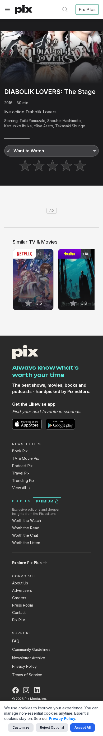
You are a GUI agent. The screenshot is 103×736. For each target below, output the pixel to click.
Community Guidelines (31, 649)
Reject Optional (52, 727)
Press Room (22, 605)
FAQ (15, 641)
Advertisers (22, 590)
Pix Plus (19, 620)
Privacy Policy (24, 666)
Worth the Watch (26, 520)
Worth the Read (25, 528)
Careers (19, 597)
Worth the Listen (26, 542)
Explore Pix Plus (27, 562)
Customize (20, 727)
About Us (20, 583)
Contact (19, 612)
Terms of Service (27, 674)
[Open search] (65, 9)
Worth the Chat (25, 535)
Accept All (82, 727)
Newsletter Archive (28, 658)
